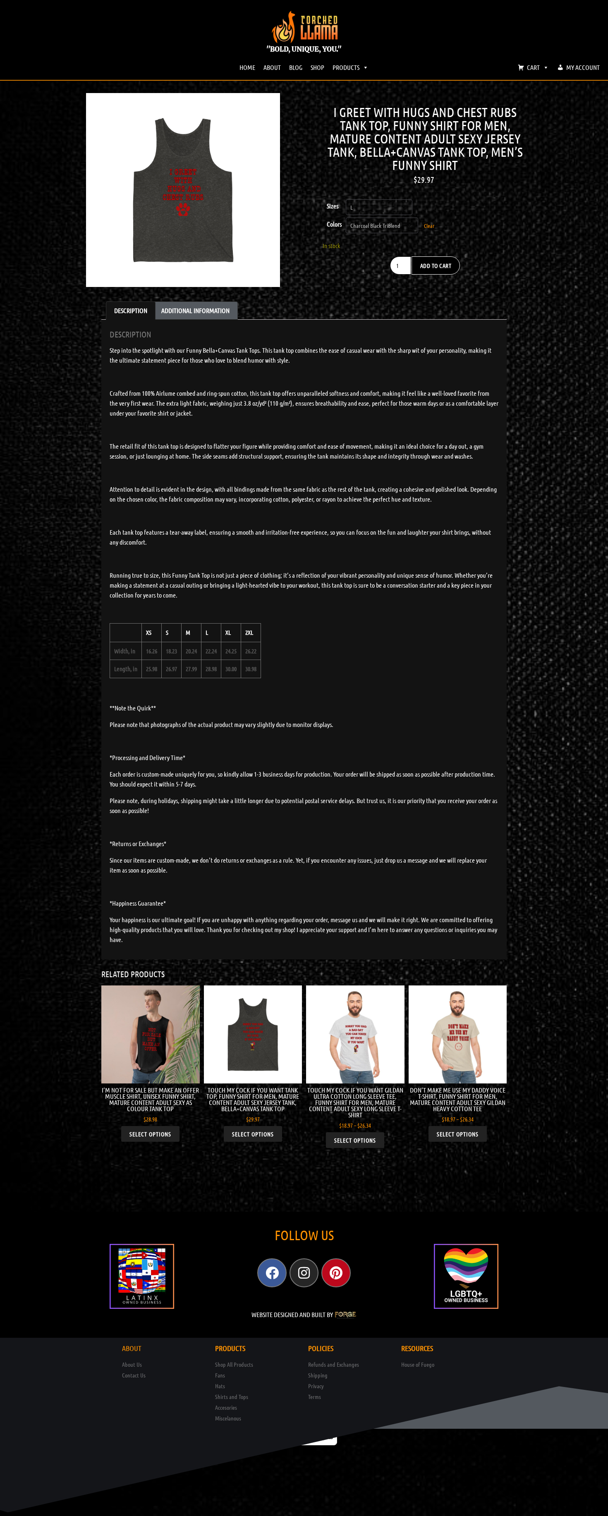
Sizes (332, 206)
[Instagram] (304, 1272)
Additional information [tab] (195, 310)
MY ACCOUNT (583, 67)
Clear (429, 225)
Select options (150, 1134)
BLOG (295, 67)
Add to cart (436, 265)
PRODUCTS (346, 67)
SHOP (317, 67)
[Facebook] (271, 1272)
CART (533, 67)
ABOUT (272, 67)
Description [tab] (130, 310)
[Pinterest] (335, 1272)
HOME (247, 67)
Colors (334, 224)
